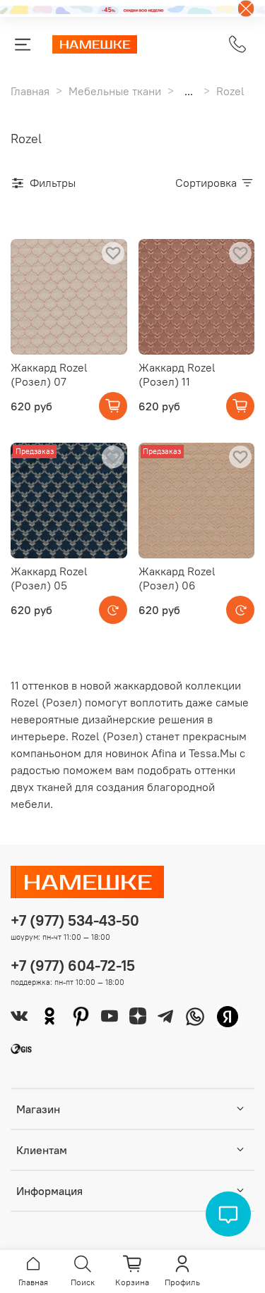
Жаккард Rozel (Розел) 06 (177, 578)
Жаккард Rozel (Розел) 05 (49, 578)
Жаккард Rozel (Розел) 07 (49, 374)
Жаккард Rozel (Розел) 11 (177, 374)
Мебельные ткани (115, 91)
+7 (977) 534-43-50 (75, 920)
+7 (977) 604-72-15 (73, 965)
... (188, 91)
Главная (30, 91)
